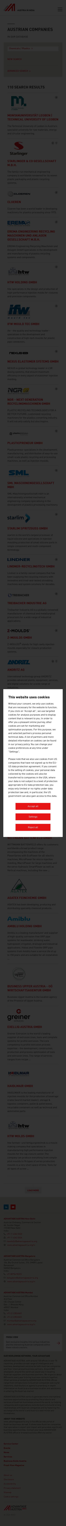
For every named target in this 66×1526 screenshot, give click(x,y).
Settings (33, 817)
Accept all (33, 806)
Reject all (33, 827)
